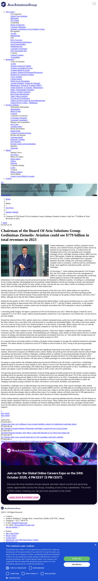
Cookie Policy (11, 538)
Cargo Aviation (16, 77)
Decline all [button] (77, 564)
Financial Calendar (18, 139)
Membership (15, 36)
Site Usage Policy (12, 533)
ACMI (13, 64)
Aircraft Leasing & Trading (21, 66)
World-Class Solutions (19, 16)
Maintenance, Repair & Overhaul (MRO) (26, 85)
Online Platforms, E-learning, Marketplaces (27, 88)
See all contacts (12, 527)
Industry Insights (12, 212)
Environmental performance (21, 42)
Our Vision (15, 20)
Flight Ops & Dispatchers (20, 81)
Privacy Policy (11, 535)
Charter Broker (16, 79)
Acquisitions (15, 57)
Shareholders (15, 109)
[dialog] (49, 561)
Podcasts (14, 163)
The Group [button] (10, 12)
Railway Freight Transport (20, 92)
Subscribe (14, 148)
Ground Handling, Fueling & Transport (25, 83)
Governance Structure (19, 118)
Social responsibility (18, 44)
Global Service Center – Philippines (24, 103)
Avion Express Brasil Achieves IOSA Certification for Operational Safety (28, 441)
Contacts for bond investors (21, 133)
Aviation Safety (16, 126)
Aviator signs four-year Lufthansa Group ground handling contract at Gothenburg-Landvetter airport (38, 424)
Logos (13, 168)
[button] (33, 577)
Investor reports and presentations (23, 144)
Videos (13, 161)
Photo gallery (16, 159)
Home (8, 199)
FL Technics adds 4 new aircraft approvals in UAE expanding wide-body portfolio (32, 437)
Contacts (14, 113)
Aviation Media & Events (20, 70)
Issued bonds (15, 131)
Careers (8, 178)
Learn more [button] (5, 195)
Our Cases (14, 124)
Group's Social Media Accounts (22, 176)
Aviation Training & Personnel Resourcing (27, 72)
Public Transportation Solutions (22, 90)
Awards (13, 33)
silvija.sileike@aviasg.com (24, 525)
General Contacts (17, 55)
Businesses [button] (10, 59)
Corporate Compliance (19, 120)
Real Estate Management (20, 94)
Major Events (16, 111)
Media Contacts (16, 172)
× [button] (95, 545)
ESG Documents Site (19, 51)
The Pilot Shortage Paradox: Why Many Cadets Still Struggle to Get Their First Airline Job (35, 433)
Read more (40, 564)
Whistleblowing (16, 46)
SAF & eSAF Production (20, 98)
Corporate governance (19, 49)
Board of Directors (18, 25)
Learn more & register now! (23, 497)
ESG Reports (16, 142)
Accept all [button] (76, 559)
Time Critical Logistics (19, 96)
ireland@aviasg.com (19, 523)
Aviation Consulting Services (22, 68)
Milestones (15, 18)
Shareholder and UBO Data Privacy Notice (22, 540)
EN (2, 182)
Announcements (17, 137)
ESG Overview (16, 40)
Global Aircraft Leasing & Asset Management (28, 101)
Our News (14, 155)
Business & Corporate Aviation (22, 75)
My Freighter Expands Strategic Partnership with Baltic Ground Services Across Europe (34, 428)
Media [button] (8, 150)
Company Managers (18, 27)
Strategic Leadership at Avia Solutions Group (28, 29)
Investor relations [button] (12, 105)
